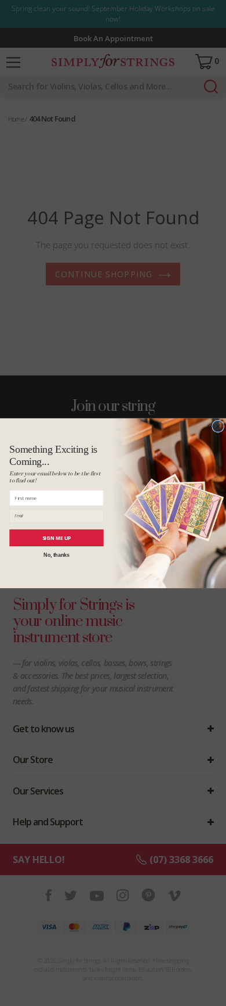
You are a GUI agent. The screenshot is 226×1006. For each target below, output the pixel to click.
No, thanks (56, 554)
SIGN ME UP (56, 537)
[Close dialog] (218, 426)
